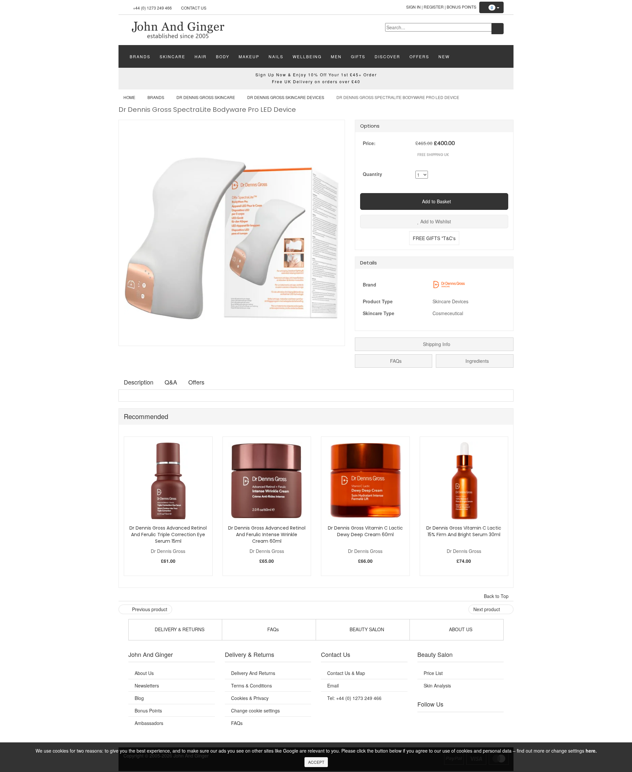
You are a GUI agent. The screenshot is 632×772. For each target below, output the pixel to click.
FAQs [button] (272, 629)
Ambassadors (149, 723)
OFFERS (419, 56)
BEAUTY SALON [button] (366, 629)
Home (129, 97)
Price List (433, 673)
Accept (316, 762)
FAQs (395, 361)
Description (138, 382)
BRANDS (140, 56)
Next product (487, 609)
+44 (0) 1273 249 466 (152, 8)
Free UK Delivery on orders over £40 (316, 81)
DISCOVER (387, 56)
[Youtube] (440, 720)
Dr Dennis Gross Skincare (205, 97)
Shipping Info (436, 344)
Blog (139, 698)
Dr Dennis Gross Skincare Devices (285, 97)
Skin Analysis (437, 685)
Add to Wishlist (435, 221)
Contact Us (193, 8)
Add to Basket (436, 201)
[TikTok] (493, 720)
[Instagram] (467, 720)
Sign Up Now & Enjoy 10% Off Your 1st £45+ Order (316, 74)
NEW (444, 56)
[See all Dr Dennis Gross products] (449, 284)
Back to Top (497, 596)
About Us (144, 673)
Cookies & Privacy (250, 698)
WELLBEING (307, 56)
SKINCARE (172, 56)
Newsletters (147, 685)
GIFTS (358, 56)
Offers (196, 382)
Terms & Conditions (251, 685)
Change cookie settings (255, 710)
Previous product (149, 609)
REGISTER (434, 7)
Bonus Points (461, 7)
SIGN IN (413, 7)
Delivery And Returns (253, 673)
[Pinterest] (480, 720)
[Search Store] (497, 28)
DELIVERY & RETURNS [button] (178, 629)
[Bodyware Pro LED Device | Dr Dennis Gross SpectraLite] (177, 29)
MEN (336, 56)
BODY (222, 56)
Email (333, 685)
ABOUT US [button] (460, 629)
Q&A (171, 382)
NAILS (276, 56)
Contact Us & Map (346, 673)
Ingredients (476, 361)
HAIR (201, 56)
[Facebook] (427, 720)
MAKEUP (249, 56)
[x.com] (453, 720)
